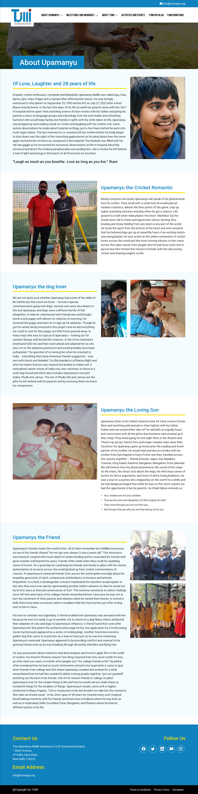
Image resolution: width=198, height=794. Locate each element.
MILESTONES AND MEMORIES (80, 15)
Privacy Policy (161, 789)
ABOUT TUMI (108, 15)
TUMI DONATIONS (175, 15)
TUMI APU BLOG (156, 15)
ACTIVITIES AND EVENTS (133, 15)
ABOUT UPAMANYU (50, 15)
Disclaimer (178, 789)
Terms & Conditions (140, 789)
